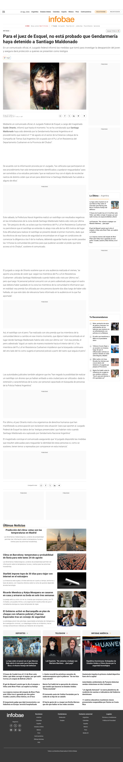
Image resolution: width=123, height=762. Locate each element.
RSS (39, 742)
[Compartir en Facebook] (65, 116)
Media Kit (85, 733)
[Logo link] (61, 19)
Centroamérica (86, 12)
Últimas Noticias (39, 739)
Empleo (62, 720)
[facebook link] (11, 725)
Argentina (34, 12)
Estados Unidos (45, 12)
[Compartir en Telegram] (78, 116)
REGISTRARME (100, 12)
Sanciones (97, 26)
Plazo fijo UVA (70, 26)
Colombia (56, 12)
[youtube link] (11, 730)
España (64, 12)
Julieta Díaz (79, 26)
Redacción (62, 717)
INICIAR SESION (115, 12)
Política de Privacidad (109, 720)
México (71, 12)
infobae (6, 31)
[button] (4, 12)
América (38, 717)
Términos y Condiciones (109, 717)
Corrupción (61, 26)
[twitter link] (15, 725)
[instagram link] (19, 725)
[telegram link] (15, 730)
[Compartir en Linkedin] (74, 116)
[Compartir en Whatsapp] (60, 116)
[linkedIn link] (19, 730)
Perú (77, 12)
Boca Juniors (39, 26)
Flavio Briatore (88, 26)
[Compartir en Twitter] (69, 116)
